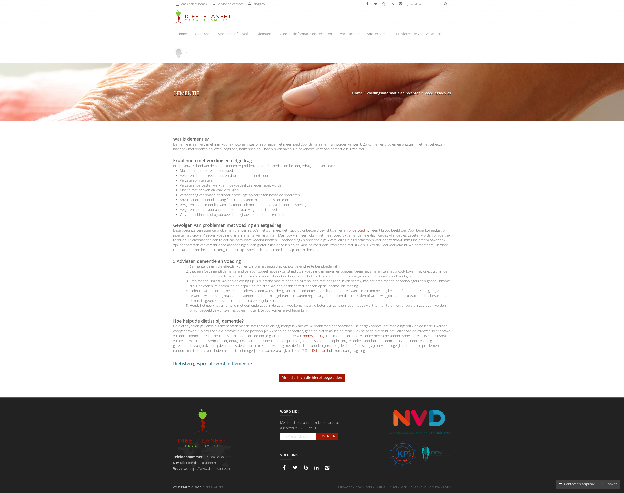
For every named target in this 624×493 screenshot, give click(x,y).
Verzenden (327, 436)
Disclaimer (398, 487)
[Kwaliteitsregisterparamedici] (403, 454)
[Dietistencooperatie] (436, 453)
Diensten (264, 33)
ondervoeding (359, 230)
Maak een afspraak (233, 33)
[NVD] (419, 422)
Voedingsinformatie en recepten (305, 33)
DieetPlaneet (213, 487)
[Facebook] (284, 467)
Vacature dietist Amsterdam (363, 33)
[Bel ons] (306, 467)
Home (182, 33)
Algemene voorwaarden (431, 487)
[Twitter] (295, 467)
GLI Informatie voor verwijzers (418, 33)
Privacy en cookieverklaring (361, 487)
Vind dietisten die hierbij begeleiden (312, 377)
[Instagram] (327, 467)
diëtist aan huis (321, 350)
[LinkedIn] (316, 467)
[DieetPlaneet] (202, 429)
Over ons (202, 33)
